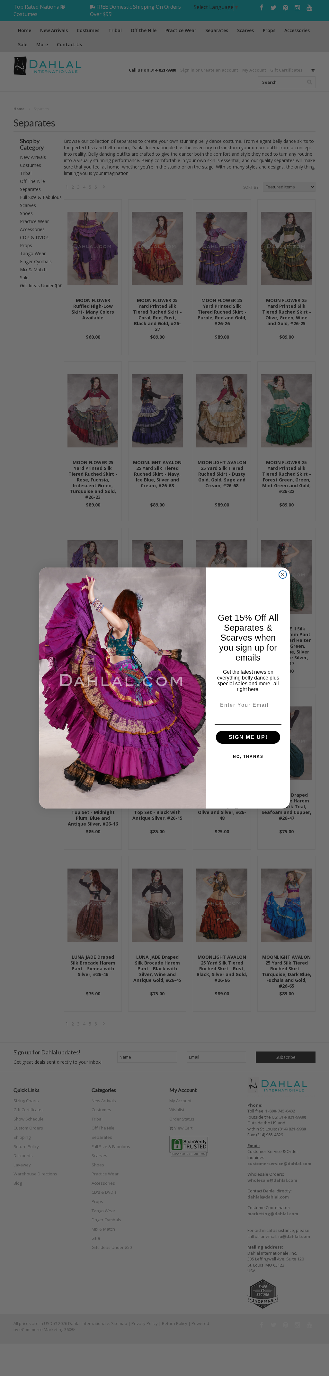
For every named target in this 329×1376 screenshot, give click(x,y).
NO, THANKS (248, 756)
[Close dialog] (283, 574)
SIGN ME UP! (248, 737)
